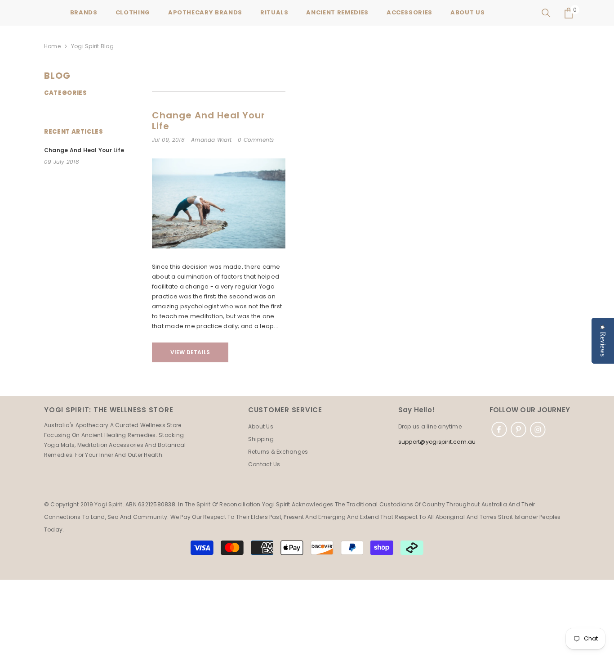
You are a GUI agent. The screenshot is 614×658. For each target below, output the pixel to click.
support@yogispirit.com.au (437, 442)
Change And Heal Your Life (208, 120)
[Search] (546, 13)
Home (52, 46)
